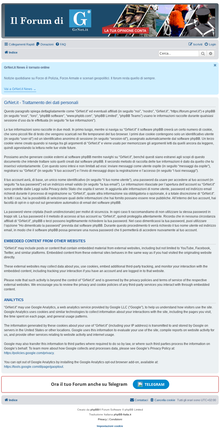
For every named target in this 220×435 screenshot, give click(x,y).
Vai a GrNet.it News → (20, 89)
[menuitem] (44, 44)
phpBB (94, 409)
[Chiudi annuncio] (215, 65)
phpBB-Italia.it (122, 414)
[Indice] (110, 21)
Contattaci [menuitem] (141, 400)
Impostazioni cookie (110, 426)
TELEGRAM (154, 384)
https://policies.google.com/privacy (29, 353)
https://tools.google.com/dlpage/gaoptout (33, 367)
